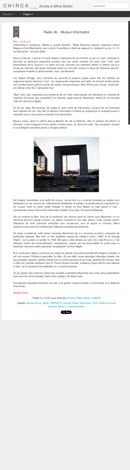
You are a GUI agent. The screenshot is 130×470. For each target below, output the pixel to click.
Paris (95, 303)
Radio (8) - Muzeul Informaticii (66, 31)
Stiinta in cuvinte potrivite (71, 306)
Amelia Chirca (34, 303)
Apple (46, 303)
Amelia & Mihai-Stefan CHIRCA (83, 298)
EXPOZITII (56, 303)
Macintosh (85, 303)
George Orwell (71, 303)
